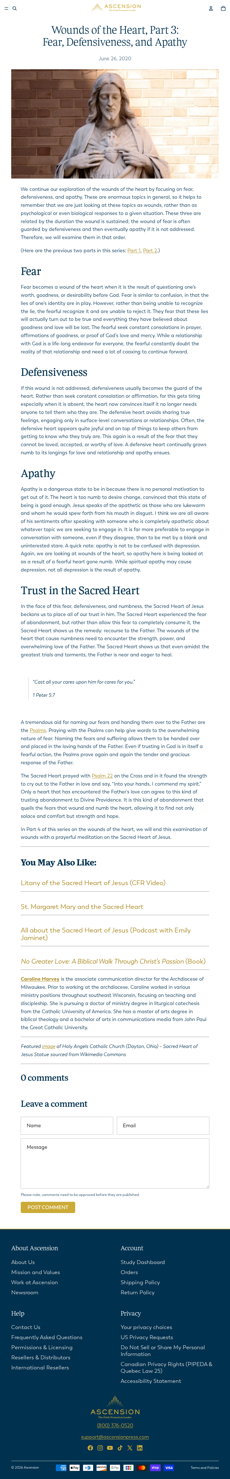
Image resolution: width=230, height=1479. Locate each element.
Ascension (31, 1467)
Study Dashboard (143, 1262)
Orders (129, 1272)
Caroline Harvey (40, 979)
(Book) (113, 961)
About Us (23, 1262)
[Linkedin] (139, 1448)
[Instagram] (100, 1448)
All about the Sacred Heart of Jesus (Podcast (89, 930)
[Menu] (6, 8)
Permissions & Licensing (42, 1347)
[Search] (14, 8)
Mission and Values (35, 1272)
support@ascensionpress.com (115, 1437)
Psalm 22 (102, 776)
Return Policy (138, 1292)
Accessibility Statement (151, 1381)
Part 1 (134, 250)
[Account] (211, 8)
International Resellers (40, 1368)
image (48, 1046)
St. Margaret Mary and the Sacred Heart (82, 907)
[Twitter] (130, 1448)
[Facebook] (90, 1448)
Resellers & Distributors (40, 1358)
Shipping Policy (140, 1282)
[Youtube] (110, 1448)
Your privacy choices (146, 1327)
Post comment (47, 1207)
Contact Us (25, 1327)
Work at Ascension (34, 1282)
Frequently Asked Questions (46, 1337)
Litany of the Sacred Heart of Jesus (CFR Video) (93, 883)
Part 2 (150, 250)
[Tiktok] (120, 1448)
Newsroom (24, 1292)
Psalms (38, 730)
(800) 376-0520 (115, 1426)
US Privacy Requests (147, 1337)
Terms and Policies (205, 1468)
